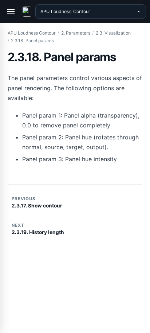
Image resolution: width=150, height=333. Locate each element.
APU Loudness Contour (32, 33)
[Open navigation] (11, 11)
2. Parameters (75, 33)
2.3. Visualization (113, 33)
